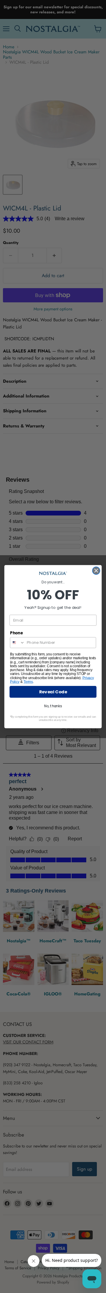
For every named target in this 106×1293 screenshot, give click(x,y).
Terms (28, 681)
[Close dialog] (96, 570)
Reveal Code (53, 692)
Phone (16, 632)
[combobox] (17, 642)
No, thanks (53, 705)
